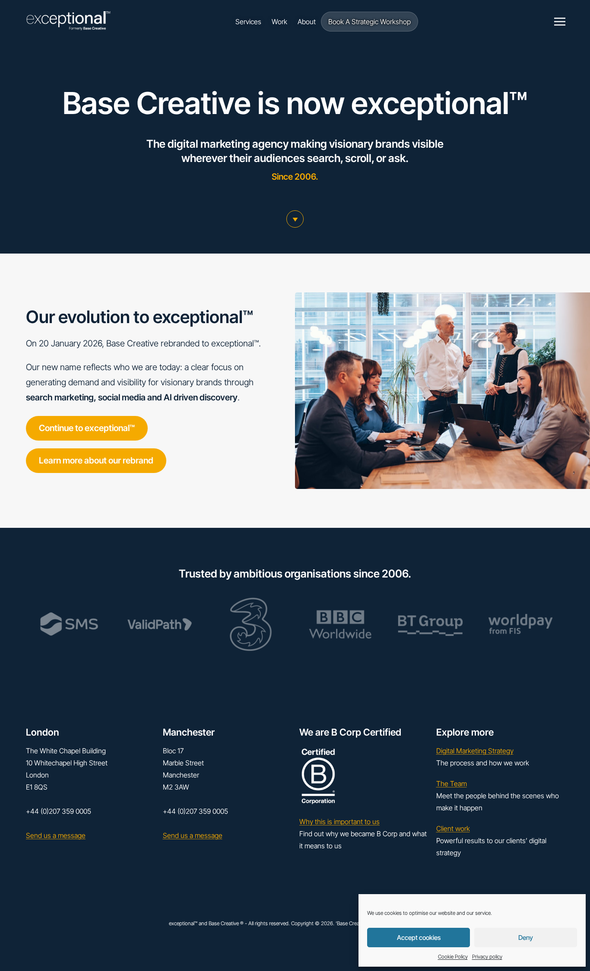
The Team (451, 783)
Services (248, 21)
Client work (453, 828)
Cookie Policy (453, 956)
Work (279, 21)
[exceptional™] (68, 21)
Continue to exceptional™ (87, 428)
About (307, 21)
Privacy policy (487, 956)
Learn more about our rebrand (96, 460)
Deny (525, 937)
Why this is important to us (339, 821)
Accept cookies (419, 937)
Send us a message (56, 835)
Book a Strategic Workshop (369, 21)
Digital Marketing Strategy (475, 750)
